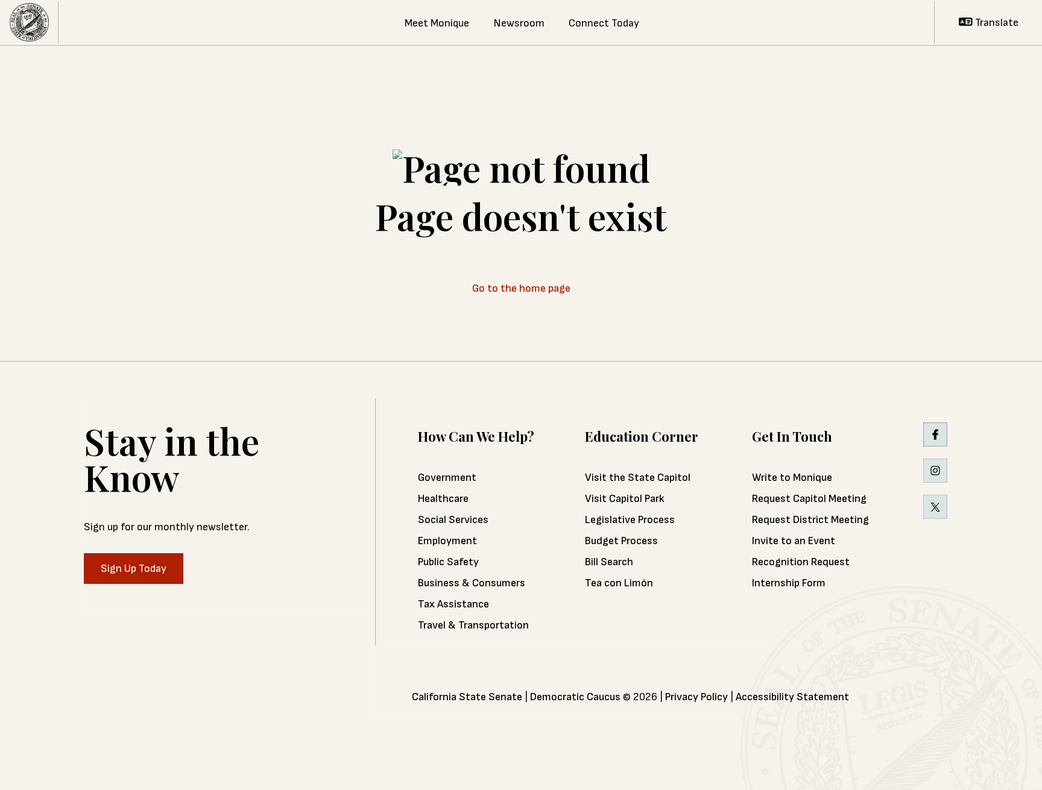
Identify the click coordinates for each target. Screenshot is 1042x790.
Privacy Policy (696, 697)
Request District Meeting (810, 519)
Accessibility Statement (792, 697)
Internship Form (789, 583)
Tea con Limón (619, 583)
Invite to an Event (793, 541)
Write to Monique (792, 477)
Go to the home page (521, 288)
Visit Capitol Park (625, 498)
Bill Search (609, 562)
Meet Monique (437, 23)
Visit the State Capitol (637, 477)
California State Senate (467, 697)
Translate (995, 22)
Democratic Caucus (575, 697)
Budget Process (621, 541)
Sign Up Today (133, 568)
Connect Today (604, 23)
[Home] (29, 22)
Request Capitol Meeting (809, 498)
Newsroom (519, 23)
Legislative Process (630, 519)
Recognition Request (801, 562)
